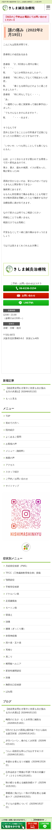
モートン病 (11, 608)
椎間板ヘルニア (13, 664)
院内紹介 (10, 430)
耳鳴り (9, 650)
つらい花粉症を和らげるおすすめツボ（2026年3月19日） (24, 753)
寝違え (9, 615)
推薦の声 (10, 458)
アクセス (10, 465)
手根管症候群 (12, 587)
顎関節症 (10, 580)
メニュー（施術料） (16, 451)
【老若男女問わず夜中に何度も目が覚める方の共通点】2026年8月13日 (26, 390)
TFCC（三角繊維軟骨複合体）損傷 (23, 573)
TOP (8, 416)
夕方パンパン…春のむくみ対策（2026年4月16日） (26, 742)
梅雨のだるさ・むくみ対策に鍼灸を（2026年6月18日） (23, 721)
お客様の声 (11, 444)
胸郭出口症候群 (13, 684)
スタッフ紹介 (12, 472)
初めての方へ (12, 423)
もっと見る (11, 398)
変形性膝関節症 (13, 671)
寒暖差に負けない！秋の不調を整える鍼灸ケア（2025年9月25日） (26, 795)
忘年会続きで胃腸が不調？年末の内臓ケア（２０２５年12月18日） (26, 774)
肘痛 (8, 677)
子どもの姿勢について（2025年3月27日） (24, 805)
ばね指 (9, 691)
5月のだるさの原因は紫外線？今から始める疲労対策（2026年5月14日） (26, 732)
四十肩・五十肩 (13, 643)
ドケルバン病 (12, 594)
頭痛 (8, 622)
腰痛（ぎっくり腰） (16, 629)
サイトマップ (12, 486)
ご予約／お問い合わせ (17, 479)
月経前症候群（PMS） (17, 566)
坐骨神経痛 (11, 636)
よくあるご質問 (13, 437)
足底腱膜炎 (11, 601)
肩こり (9, 656)
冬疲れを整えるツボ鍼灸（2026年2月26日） (25, 763)
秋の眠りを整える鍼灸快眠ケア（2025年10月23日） (26, 784)
